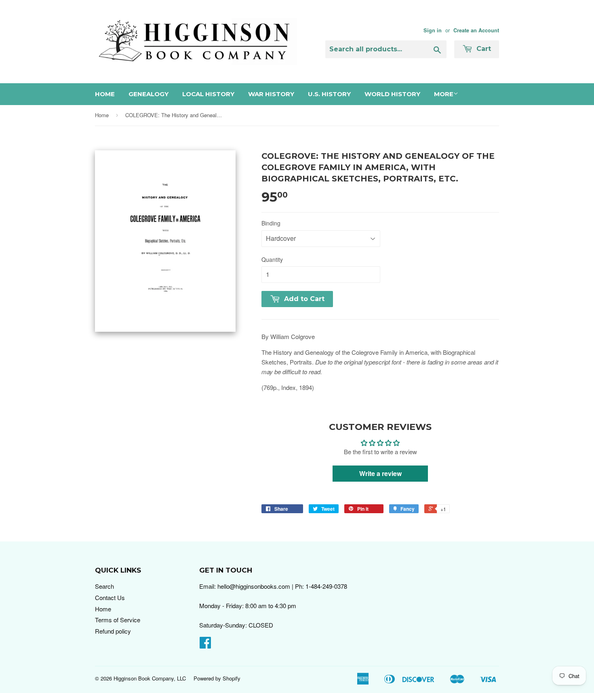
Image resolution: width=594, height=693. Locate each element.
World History (392, 94)
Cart (482, 49)
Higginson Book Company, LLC (150, 678)
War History (271, 94)
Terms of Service (117, 619)
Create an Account (476, 30)
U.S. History (329, 94)
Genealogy (148, 94)
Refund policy (113, 631)
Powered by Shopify (217, 678)
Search (104, 586)
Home (105, 94)
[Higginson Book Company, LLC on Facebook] (205, 644)
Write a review (380, 473)
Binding (270, 223)
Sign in (432, 30)
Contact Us (110, 597)
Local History (208, 94)
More (443, 94)
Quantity (272, 259)
